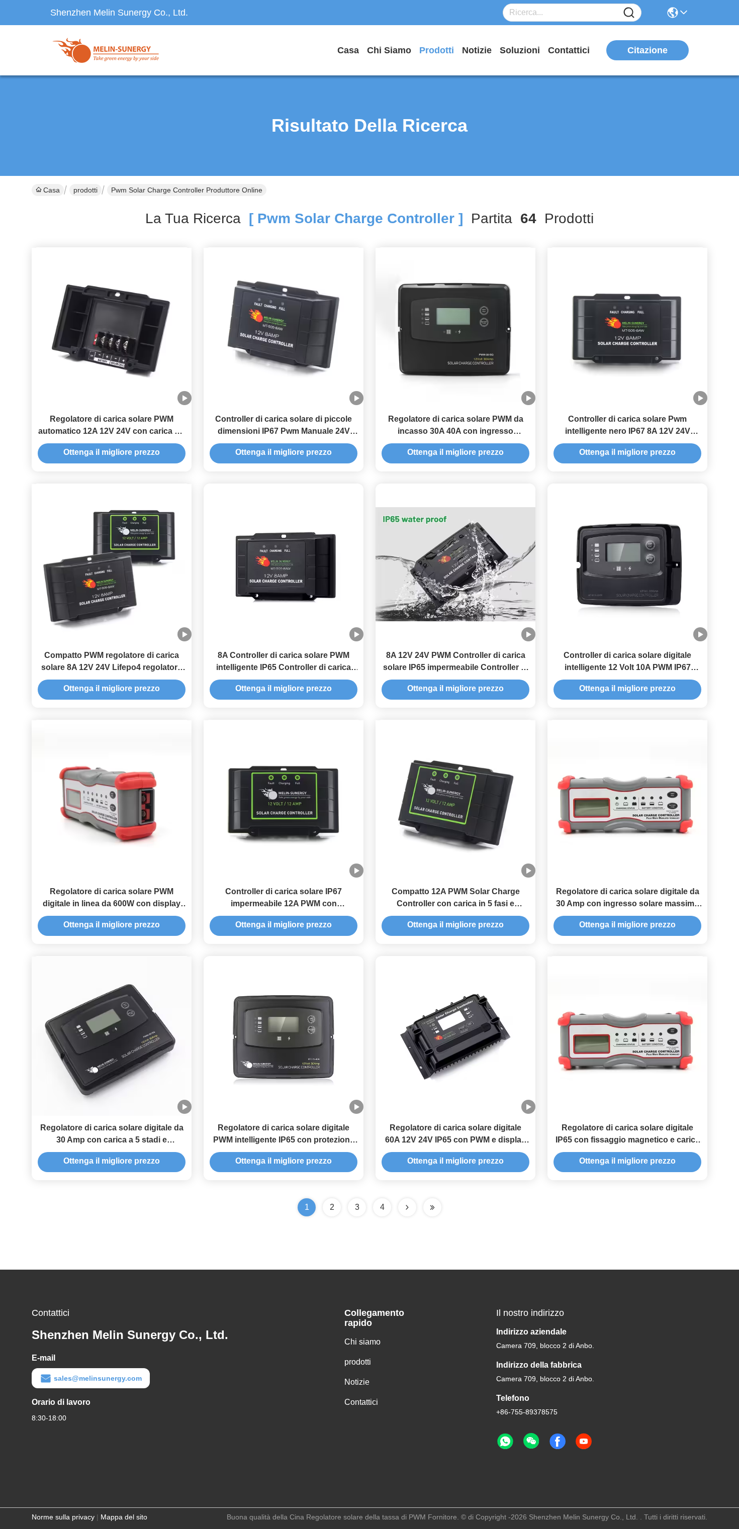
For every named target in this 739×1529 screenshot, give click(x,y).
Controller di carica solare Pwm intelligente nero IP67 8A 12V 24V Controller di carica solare (627, 431)
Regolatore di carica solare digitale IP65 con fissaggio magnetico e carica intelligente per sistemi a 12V (628, 1139)
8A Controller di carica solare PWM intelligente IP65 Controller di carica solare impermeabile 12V (283, 667)
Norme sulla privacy (63, 1517)
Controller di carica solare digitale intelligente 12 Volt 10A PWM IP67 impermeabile (627, 667)
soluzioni (520, 50)
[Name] (629, 13)
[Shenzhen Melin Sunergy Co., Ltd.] (105, 50)
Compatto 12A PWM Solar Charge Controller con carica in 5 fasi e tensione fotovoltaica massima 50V (455, 903)
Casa (348, 50)
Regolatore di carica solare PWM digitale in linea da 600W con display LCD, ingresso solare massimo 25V (111, 903)
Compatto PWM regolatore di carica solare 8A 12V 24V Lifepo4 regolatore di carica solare (111, 667)
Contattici (569, 50)
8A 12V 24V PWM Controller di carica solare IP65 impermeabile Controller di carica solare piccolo (455, 667)
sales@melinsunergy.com (98, 1378)
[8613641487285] (505, 1442)
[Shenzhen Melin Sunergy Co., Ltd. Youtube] (584, 1442)
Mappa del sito (124, 1517)
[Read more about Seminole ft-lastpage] (432, 1207)
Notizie (477, 50)
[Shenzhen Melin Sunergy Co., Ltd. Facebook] (557, 1442)
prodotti (436, 50)
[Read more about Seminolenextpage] (407, 1207)
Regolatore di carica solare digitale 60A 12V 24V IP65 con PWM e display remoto (455, 1139)
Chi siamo (389, 50)
